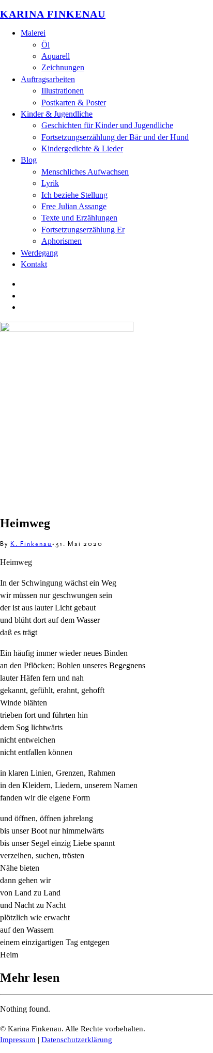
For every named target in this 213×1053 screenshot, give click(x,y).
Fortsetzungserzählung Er (83, 229)
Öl (45, 44)
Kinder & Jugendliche (57, 113)
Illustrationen (62, 90)
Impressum (18, 1039)
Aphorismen (61, 241)
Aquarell (55, 56)
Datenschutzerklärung (76, 1039)
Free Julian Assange (73, 206)
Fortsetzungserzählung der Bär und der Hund (115, 137)
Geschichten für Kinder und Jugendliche (107, 125)
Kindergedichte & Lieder (82, 148)
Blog (29, 159)
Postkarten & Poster (73, 102)
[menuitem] (117, 50)
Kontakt (34, 264)
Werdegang (39, 252)
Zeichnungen (62, 67)
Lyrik (50, 183)
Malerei (33, 32)
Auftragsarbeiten (48, 79)
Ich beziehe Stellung (74, 195)
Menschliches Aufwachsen (85, 171)
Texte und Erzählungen (79, 217)
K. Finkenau (31, 544)
